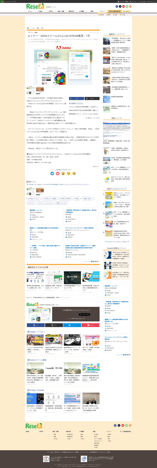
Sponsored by (87, 261)
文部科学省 (70, 434)
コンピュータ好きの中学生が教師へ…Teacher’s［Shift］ (85, 107)
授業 (55, 434)
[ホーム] (28, 28)
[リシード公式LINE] (126, 425)
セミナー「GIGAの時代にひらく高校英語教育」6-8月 (48, 297)
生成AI (40, 11)
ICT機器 (81, 11)
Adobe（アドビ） (77, 103)
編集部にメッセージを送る (94, 117)
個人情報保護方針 (93, 452)
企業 (116, 14)
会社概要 (76, 452)
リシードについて (84, 452)
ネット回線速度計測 (125, 431)
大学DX (51, 11)
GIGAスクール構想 (50, 198)
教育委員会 (70, 436)
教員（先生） (88, 198)
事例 (92, 11)
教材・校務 (61, 11)
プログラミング (98, 441)
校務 (55, 436)
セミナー (32, 203)
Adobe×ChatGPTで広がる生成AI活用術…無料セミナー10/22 (86, 110)
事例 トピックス (61, 203)
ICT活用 (96, 434)
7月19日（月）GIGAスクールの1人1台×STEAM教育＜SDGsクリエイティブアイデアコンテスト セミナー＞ (59, 184)
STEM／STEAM (65, 198)
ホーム (30, 11)
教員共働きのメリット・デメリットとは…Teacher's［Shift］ (86, 114)
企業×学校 (96, 443)
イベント (102, 11)
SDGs (77, 198)
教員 (109, 14)
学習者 (102, 14)
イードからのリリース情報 (104, 452)
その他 (123, 14)
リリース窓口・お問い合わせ (53, 452)
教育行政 (71, 11)
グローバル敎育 (98, 438)
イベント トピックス (46, 203)
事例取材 (96, 445)
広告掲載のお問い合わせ (67, 452)
